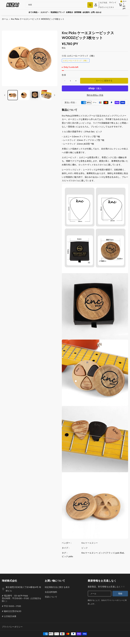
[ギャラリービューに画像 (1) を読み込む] (13, 95)
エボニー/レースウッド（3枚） (76, 60)
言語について (51, 597)
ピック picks (67, 556)
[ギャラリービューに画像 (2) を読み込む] (24, 95)
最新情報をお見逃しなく (102, 580)
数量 (64, 75)
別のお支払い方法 (95, 95)
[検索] (90, 5)
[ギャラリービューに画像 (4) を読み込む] (46, 95)
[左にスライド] (4, 95)
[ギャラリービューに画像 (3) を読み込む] (35, 95)
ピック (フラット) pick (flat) (111, 553)
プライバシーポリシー (12, 627)
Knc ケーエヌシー (90, 553)
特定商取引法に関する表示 (57, 587)
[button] (123, 5)
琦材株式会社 (9, 580)
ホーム (5, 19)
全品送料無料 (51, 592)
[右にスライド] (54, 95)
